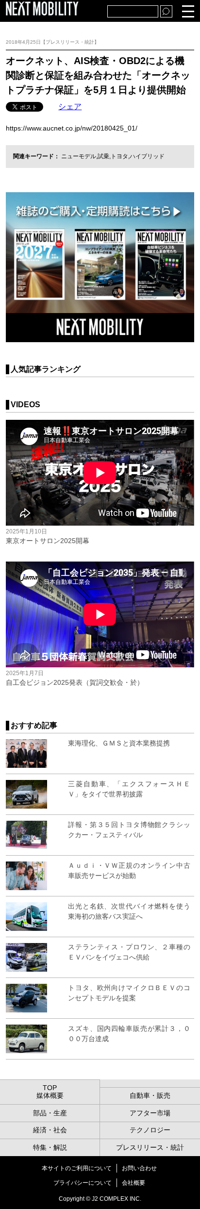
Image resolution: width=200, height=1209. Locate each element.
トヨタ (119, 156)
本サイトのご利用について (77, 1168)
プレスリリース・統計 (150, 1147)
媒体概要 (50, 1095)
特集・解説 (50, 1147)
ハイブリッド (147, 156)
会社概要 (133, 1182)
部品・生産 (50, 1113)
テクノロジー (150, 1130)
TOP (50, 1088)
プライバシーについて (82, 1182)
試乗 (103, 156)
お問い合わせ (139, 1168)
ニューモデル (78, 156)
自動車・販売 (150, 1095)
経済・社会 (50, 1130)
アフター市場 (150, 1113)
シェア (70, 106)
